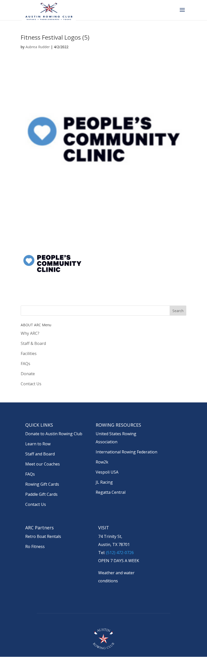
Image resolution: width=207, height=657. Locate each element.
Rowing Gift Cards (42, 484)
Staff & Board (33, 343)
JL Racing (104, 482)
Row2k (102, 462)
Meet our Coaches (42, 464)
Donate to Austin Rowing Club (53, 433)
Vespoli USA (107, 472)
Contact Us (31, 384)
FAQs (25, 363)
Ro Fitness (35, 546)
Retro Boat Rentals (43, 536)
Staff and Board (40, 454)
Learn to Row (37, 444)
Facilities (29, 353)
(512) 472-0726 (120, 552)
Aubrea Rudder (37, 46)
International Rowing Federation (126, 452)
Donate (28, 373)
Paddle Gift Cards (41, 494)
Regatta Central (110, 492)
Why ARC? (30, 333)
